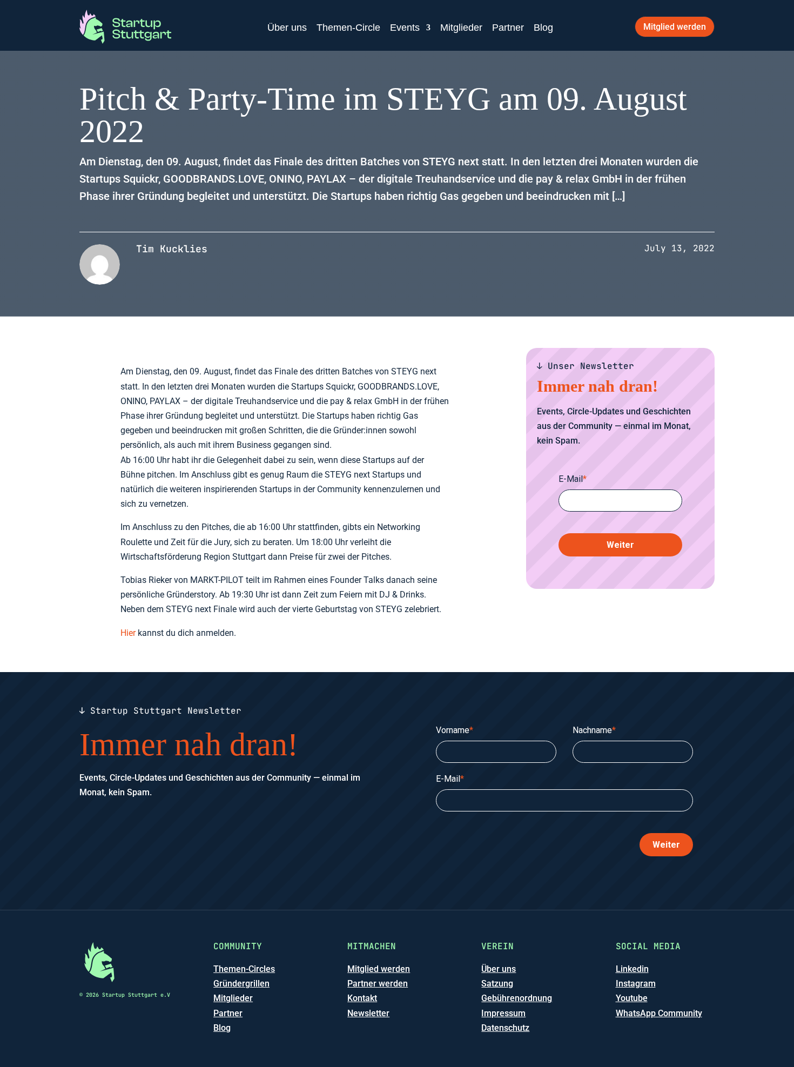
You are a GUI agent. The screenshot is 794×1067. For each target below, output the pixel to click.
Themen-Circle (348, 27)
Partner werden (377, 983)
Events (405, 27)
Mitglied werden (674, 27)
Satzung (497, 983)
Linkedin (632, 969)
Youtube (632, 998)
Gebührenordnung (516, 998)
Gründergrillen (241, 983)
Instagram (636, 983)
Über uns (287, 27)
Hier (128, 633)
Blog (543, 27)
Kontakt (362, 998)
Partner (508, 27)
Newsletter (368, 1013)
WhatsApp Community (659, 1013)
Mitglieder (461, 27)
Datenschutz (505, 1028)
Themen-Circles (244, 969)
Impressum (503, 1013)
